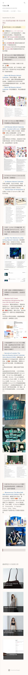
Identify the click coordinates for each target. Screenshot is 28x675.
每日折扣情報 (10, 554)
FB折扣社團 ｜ (6, 11)
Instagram (7, 47)
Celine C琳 (5, 5)
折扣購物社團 (10, 43)
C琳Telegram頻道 (12, 37)
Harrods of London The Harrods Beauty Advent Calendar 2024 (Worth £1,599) (13, 355)
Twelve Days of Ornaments (14, 189)
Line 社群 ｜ (14, 11)
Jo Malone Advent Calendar (14, 181)
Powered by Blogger (15, 670)
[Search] (25, 2)
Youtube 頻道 (8, 49)
